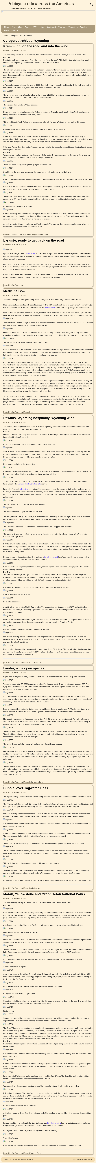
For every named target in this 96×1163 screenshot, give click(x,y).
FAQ (35, 27)
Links (6, 31)
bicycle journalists (54, 1123)
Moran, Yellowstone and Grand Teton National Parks (44, 894)
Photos (27, 27)
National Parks (35, 1153)
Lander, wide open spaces (23, 668)
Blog (20, 27)
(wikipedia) (23, 489)
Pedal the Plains (51, 308)
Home (6, 27)
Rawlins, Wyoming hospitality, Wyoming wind (38, 418)
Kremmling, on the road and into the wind (35, 46)
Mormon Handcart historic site (29, 484)
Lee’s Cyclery (30, 254)
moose (40, 234)
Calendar (62, 27)
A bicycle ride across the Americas (41, 3)
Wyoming (27, 234)
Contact (14, 31)
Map (42, 27)
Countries (72, 27)
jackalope (33, 888)
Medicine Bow (14, 291)
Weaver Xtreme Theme (84, 1159)
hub (31, 412)
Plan (13, 27)
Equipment (51, 27)
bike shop (33, 782)
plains (40, 782)
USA (20, 36)
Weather (83, 27)
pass (40, 888)
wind (46, 234)
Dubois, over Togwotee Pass (25, 788)
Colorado (14, 234)
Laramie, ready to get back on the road (33, 240)
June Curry (34, 662)
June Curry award (51, 557)
